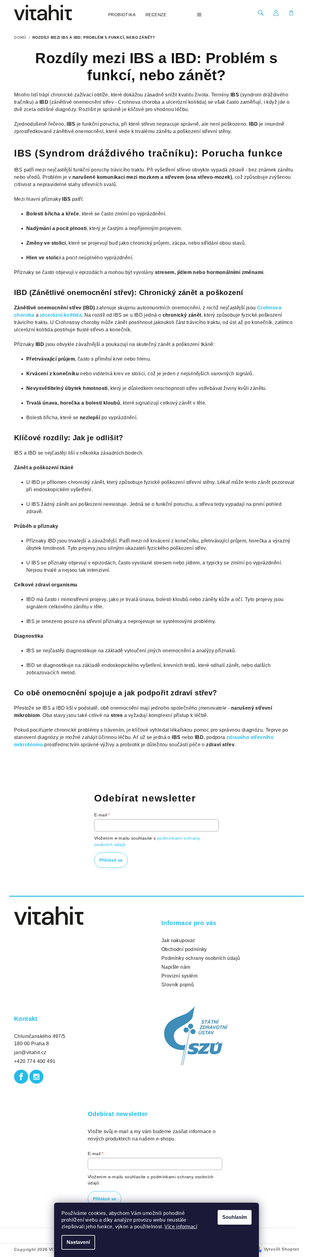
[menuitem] (121, 15)
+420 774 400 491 (34, 1061)
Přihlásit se (111, 860)
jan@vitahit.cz (30, 1052)
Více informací (180, 1226)
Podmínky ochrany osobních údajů (200, 958)
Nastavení (78, 1242)
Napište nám (175, 967)
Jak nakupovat (177, 940)
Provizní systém (179, 975)
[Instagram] (36, 1077)
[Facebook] (21, 1077)
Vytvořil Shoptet (281, 1249)
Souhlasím (234, 1217)
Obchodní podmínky (184, 949)
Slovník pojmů (177, 984)
